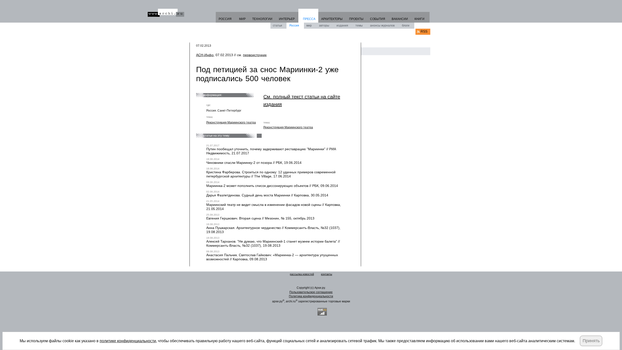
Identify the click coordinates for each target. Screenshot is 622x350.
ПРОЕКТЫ (356, 19)
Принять (591, 340)
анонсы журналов (382, 25)
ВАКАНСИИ (400, 19)
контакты (326, 274)
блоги (405, 25)
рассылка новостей (302, 274)
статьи (277, 25)
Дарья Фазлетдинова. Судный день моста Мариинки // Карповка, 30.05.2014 (267, 195)
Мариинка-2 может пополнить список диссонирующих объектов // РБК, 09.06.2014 (272, 186)
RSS (424, 31)
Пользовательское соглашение (311, 292)
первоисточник (255, 55)
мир (309, 25)
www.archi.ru (166, 13)
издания (342, 25)
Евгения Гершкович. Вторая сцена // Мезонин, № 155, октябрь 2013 (260, 218)
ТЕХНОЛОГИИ (262, 19)
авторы (324, 25)
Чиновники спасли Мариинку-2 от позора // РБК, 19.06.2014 (254, 163)
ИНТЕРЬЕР (287, 19)
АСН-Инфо (205, 55)
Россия (294, 25)
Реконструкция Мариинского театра (231, 122)
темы (359, 25)
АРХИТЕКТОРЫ (332, 19)
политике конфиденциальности (128, 341)
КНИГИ (419, 19)
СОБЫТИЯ (377, 19)
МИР (242, 19)
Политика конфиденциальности (311, 296)
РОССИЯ (225, 19)
